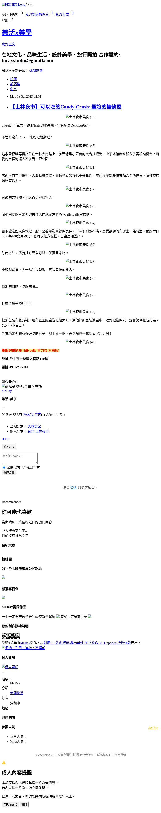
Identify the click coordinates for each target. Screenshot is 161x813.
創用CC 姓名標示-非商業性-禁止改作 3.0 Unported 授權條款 (87, 643)
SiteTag (153, 727)
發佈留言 (8, 472)
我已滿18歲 (10, 804)
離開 (24, 804)
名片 (13, 89)
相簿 (13, 79)
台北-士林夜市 (38, 431)
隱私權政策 (104, 754)
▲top (5, 438)
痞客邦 (28, 414)
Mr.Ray (7, 391)
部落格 (15, 84)
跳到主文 (8, 44)
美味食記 (34, 426)
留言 (37, 414)
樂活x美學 (17, 32)
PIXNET (49, 754)
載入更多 (8, 446)
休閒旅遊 (36, 70)
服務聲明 (120, 754)
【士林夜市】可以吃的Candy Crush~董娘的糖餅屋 (66, 107)
